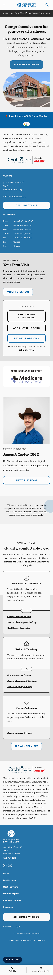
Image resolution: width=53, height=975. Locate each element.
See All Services (26, 746)
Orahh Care (40, 940)
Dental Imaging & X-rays (19, 686)
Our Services (9, 880)
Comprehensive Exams (19, 616)
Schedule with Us (26, 64)
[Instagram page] (10, 865)
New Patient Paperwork (27, 316)
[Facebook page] (5, 865)
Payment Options (26, 338)
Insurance (8, 907)
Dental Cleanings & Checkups (22, 622)
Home (6, 873)
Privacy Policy (14, 940)
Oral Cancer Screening (18, 627)
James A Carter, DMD (21, 454)
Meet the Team (26, 480)
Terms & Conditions (27, 940)
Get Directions (26, 205)
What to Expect (17, 292)
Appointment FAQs (26, 328)
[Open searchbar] (47, 5)
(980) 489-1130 (19, 196)
